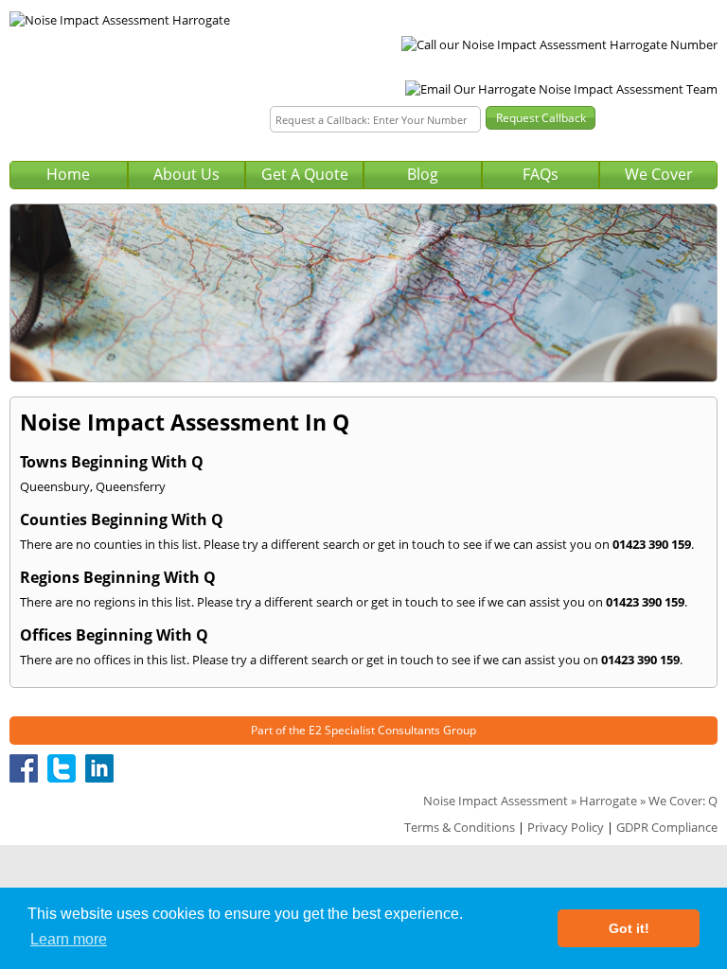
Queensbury (55, 486)
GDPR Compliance (667, 827)
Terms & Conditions (459, 827)
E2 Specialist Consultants (374, 730)
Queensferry (131, 486)
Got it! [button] (629, 928)
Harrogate (608, 800)
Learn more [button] (68, 939)
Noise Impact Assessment (495, 800)
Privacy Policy (565, 827)
